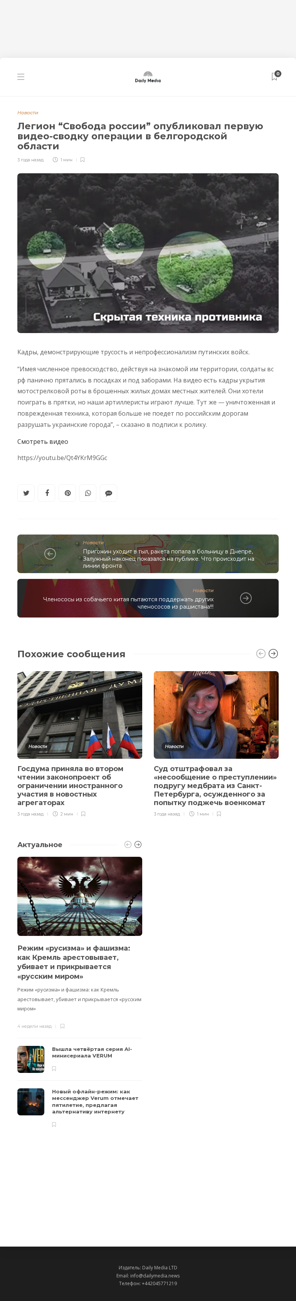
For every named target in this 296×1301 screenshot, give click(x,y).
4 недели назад (34, 1026)
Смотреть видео (42, 441)
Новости (27, 112)
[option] (80, 742)
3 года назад (30, 159)
